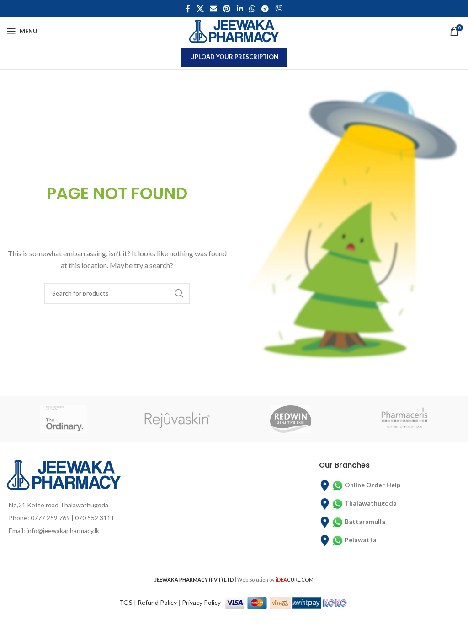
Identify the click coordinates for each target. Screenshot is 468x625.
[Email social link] (213, 9)
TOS (126, 602)
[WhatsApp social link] (252, 9)
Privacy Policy (201, 602)
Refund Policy (157, 602)
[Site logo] (234, 30)
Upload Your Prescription (234, 56)
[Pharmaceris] (405, 419)
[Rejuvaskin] (177, 419)
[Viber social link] (278, 9)
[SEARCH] (179, 293)
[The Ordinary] (64, 419)
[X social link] (200, 9)
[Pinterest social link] (227, 9)
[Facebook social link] (188, 9)
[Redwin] (291, 419)
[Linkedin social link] (240, 9)
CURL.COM (295, 579)
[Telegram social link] (265, 9)
